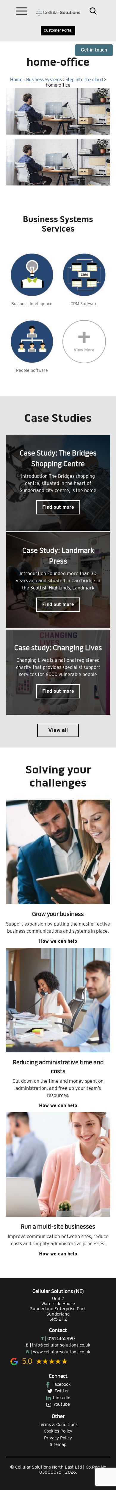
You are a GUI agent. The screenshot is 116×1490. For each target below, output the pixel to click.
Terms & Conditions (58, 1424)
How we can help (58, 941)
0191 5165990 (61, 1338)
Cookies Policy (58, 1431)
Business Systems (44, 79)
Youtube (61, 1404)
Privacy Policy (58, 1438)
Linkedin (61, 1397)
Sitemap (58, 1444)
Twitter (61, 1391)
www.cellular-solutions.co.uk (61, 1352)
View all (58, 730)
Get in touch (94, 50)
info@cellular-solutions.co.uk (61, 1345)
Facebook (61, 1384)
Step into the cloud (84, 79)
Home (16, 79)
